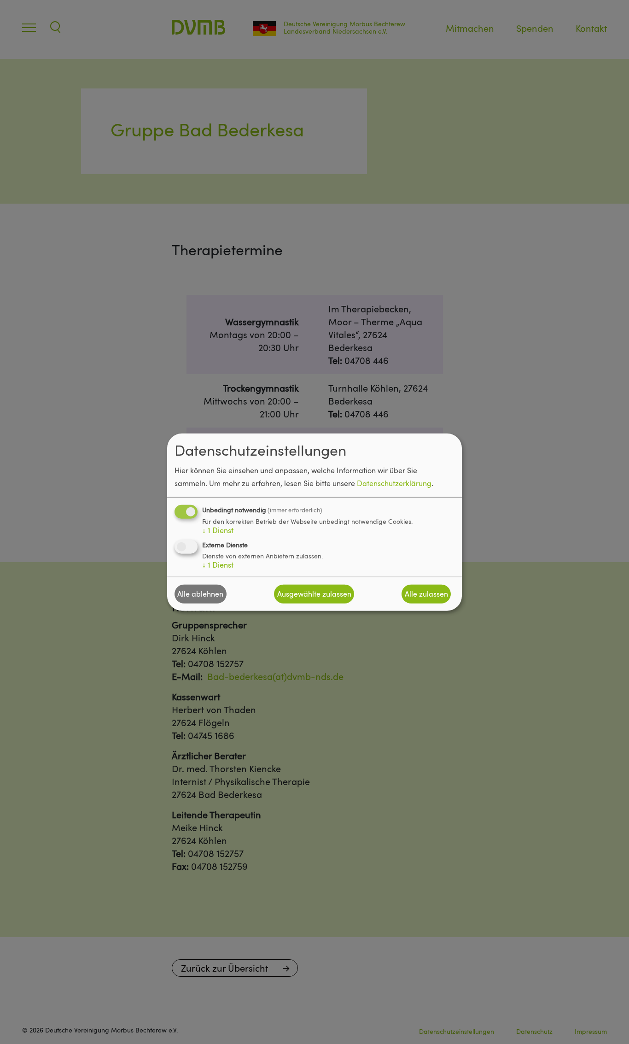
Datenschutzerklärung (394, 483)
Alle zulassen (426, 594)
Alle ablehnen (200, 594)
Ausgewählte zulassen (314, 594)
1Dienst (217, 530)
